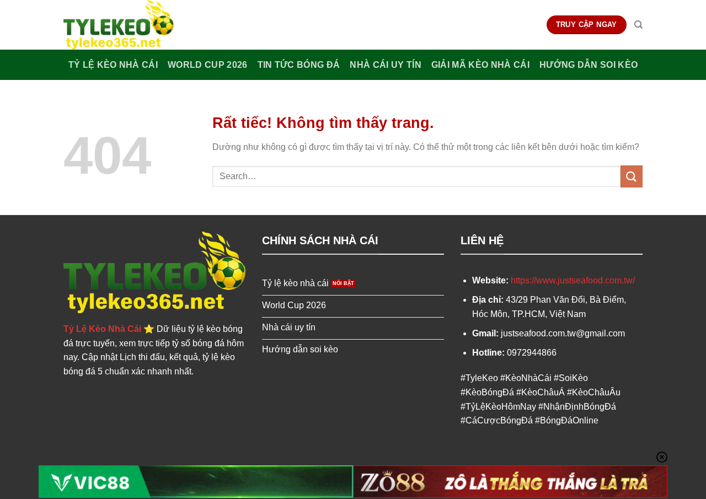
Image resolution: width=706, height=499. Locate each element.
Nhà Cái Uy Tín (385, 64)
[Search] (638, 24)
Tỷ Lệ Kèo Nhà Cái (113, 64)
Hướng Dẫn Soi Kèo (588, 64)
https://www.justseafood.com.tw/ (573, 280)
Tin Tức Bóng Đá (299, 64)
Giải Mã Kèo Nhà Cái (480, 64)
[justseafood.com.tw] (118, 25)
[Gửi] (632, 176)
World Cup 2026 (207, 64)
